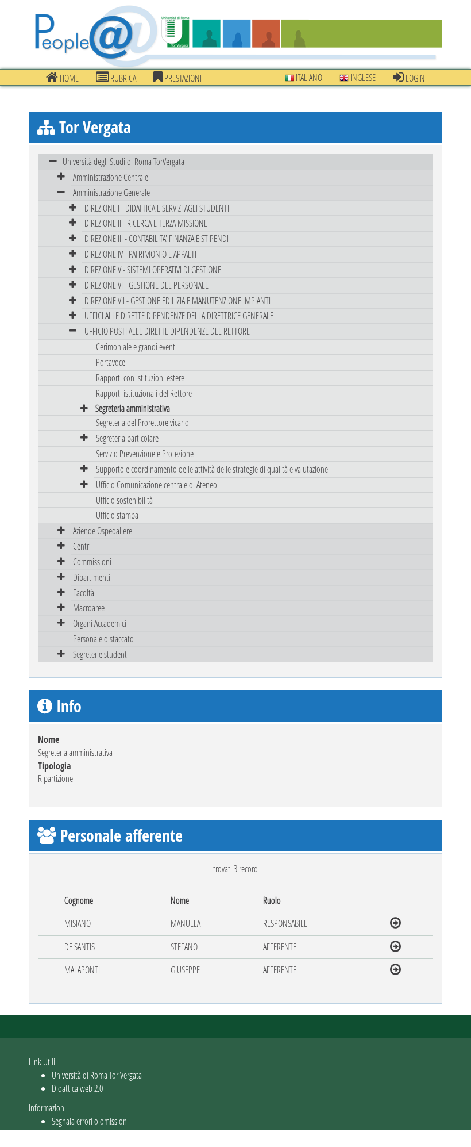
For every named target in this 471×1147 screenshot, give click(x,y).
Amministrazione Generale (111, 192)
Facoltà (83, 592)
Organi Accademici (99, 623)
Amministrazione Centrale (110, 177)
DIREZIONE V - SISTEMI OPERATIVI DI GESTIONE (152, 269)
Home (68, 78)
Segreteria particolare (127, 438)
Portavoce (110, 362)
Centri (82, 546)
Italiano (308, 77)
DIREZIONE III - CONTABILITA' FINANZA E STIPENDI (156, 238)
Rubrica (122, 78)
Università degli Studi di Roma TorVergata (123, 161)
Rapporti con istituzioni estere (140, 377)
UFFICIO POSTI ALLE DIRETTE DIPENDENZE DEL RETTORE (167, 331)
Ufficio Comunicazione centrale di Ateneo (156, 484)
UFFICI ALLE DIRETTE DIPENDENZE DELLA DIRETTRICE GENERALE (178, 315)
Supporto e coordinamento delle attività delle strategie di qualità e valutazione (212, 469)
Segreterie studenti (101, 654)
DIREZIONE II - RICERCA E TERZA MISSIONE (145, 223)
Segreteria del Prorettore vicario (142, 422)
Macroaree (89, 607)
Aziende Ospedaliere (102, 530)
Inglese (362, 77)
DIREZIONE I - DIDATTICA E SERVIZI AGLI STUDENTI (156, 208)
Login (414, 78)
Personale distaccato (103, 638)
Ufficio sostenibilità (124, 500)
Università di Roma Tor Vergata (97, 1075)
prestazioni (182, 78)
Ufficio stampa (117, 515)
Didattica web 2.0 (77, 1088)
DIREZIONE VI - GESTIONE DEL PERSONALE (146, 285)
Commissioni (92, 561)
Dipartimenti (91, 577)
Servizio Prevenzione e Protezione (145, 453)
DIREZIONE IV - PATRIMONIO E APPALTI (140, 254)
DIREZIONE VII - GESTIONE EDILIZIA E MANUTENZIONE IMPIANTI (177, 300)
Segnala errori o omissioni (90, 1121)
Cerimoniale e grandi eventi (136, 346)
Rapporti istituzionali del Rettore (144, 393)
